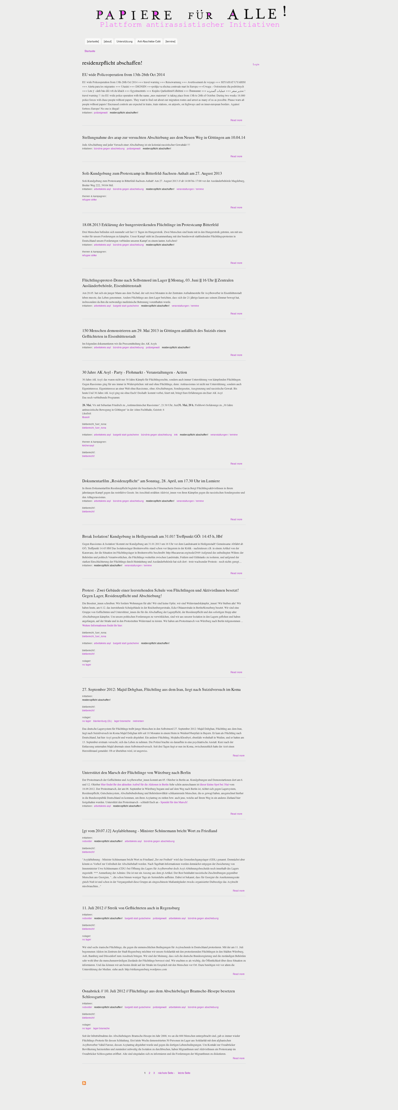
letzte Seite (184, 1072)
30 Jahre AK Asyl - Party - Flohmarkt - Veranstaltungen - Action (134, 372)
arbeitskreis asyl (102, 189)
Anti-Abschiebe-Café (149, 41)
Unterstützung (124, 41)
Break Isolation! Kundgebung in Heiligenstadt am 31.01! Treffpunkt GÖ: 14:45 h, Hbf (152, 536)
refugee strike (89, 199)
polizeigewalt (101, 112)
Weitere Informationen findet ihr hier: (102, 625)
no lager (86, 664)
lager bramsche (122, 721)
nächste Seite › (166, 1072)
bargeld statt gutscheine (126, 305)
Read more (236, 120)
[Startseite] (192, 19)
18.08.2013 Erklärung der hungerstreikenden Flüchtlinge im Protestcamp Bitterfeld (150, 224)
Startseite (90, 51)
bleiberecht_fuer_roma (94, 427)
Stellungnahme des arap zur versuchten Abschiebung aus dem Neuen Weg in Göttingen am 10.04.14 (163, 137)
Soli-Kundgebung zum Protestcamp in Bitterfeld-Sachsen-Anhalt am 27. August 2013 (152, 173)
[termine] (170, 41)
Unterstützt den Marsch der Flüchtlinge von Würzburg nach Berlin (136, 772)
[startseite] (93, 41)
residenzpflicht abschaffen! (124, 112)
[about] (107, 41)
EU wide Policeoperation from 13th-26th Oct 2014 (123, 74)
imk (176, 434)
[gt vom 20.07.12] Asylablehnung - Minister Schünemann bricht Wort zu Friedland (149, 830)
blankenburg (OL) (102, 721)
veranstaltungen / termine (190, 189)
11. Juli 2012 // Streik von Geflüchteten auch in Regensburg (131, 907)
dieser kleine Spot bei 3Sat (214, 784)
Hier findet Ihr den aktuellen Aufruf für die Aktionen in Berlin (135, 784)
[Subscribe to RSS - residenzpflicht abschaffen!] (84, 1082)
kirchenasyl (88, 445)
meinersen (138, 721)
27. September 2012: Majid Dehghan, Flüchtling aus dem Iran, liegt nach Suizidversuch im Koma (161, 689)
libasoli (85, 417)
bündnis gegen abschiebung (109, 148)
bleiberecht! (88, 456)
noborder (87, 841)
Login (256, 64)
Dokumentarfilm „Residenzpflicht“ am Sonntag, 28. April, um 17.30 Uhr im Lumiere (151, 480)
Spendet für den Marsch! (174, 802)
